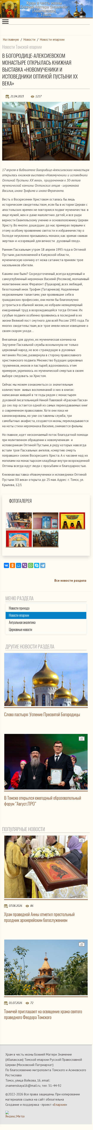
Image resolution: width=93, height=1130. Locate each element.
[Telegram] (42, 565)
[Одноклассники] (12, 565)
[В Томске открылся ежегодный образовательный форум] (46, 762)
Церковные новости (20, 629)
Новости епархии (52, 39)
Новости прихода (19, 608)
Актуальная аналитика (22, 622)
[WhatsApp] (30, 565)
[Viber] (24, 565)
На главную (11, 39)
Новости (29, 39)
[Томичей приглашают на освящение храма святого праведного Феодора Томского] (46, 967)
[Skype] (36, 565)
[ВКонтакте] (6, 565)
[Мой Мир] (18, 565)
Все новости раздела (70, 580)
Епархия (60, 1105)
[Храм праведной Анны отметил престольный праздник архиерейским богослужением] (46, 866)
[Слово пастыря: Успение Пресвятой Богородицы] (46, 679)
